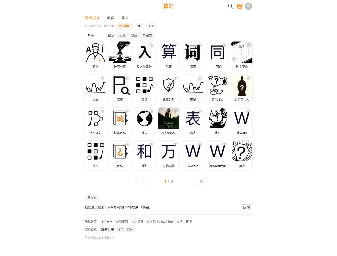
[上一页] (136, 181)
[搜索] (230, 6)
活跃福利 (124, 26)
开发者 (92, 197)
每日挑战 (92, 17)
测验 (110, 17)
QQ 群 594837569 (160, 221)
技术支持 (106, 221)
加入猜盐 (138, 221)
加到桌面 (122, 221)
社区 (139, 26)
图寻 (189, 221)
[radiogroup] (130, 35)
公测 (151, 26)
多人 (125, 17)
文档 (179, 221)
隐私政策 (91, 221)
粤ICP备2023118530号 (99, 237)
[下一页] (200, 181)
